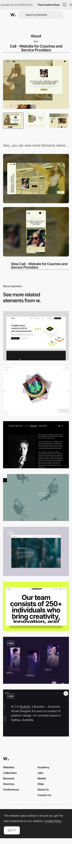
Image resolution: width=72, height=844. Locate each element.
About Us (43, 789)
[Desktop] (36, 178)
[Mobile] (36, 231)
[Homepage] (36, 335)
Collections (10, 772)
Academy (43, 767)
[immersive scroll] (36, 390)
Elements (8, 778)
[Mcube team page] (36, 660)
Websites (8, 767)
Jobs (40, 772)
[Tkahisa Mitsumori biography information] (36, 444)
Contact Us (44, 795)
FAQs (40, 784)
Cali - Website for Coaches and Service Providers (36, 48)
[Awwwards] (13, 14)
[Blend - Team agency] (36, 497)
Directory (9, 784)
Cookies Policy (52, 821)
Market (41, 778)
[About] (36, 551)
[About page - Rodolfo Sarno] (36, 712)
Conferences (11, 789)
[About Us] (36, 606)
